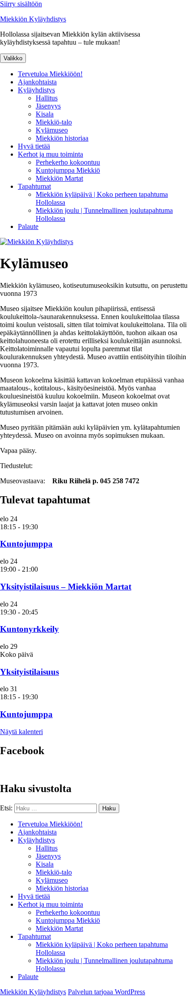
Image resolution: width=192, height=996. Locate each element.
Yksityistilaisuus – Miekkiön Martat (65, 586)
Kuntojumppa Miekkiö (68, 170)
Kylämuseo (52, 130)
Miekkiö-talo (54, 122)
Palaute (28, 226)
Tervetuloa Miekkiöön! (50, 74)
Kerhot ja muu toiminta (50, 154)
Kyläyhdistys (36, 90)
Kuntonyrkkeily (29, 629)
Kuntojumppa (26, 543)
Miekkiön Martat (59, 178)
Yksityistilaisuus (29, 671)
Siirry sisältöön (21, 4)
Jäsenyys (48, 106)
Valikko (13, 58)
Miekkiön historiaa (62, 138)
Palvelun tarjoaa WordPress (106, 992)
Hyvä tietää (34, 146)
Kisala (45, 114)
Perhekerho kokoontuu (68, 162)
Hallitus (47, 98)
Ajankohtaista (37, 82)
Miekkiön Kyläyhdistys (33, 19)
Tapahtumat (34, 186)
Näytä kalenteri (21, 731)
